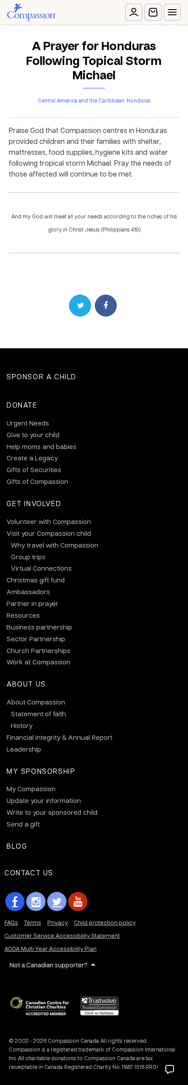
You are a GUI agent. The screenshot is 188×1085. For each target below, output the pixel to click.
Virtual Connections (41, 568)
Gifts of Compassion (37, 481)
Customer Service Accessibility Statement (62, 935)
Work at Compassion (38, 661)
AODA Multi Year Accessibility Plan (50, 948)
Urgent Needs (28, 422)
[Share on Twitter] (80, 305)
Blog (17, 845)
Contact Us (28, 872)
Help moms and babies (42, 446)
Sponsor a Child (42, 376)
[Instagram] (35, 901)
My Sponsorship (41, 770)
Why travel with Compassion (54, 545)
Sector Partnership (36, 638)
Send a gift (23, 824)
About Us (26, 683)
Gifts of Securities (34, 469)
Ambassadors (28, 591)
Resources (23, 615)
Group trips (28, 556)
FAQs (11, 922)
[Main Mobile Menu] (172, 12)
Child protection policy (105, 922)
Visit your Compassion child (49, 533)
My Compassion (31, 788)
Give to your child (33, 434)
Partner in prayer (33, 603)
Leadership (24, 749)
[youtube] (77, 901)
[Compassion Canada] (31, 12)
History (21, 725)
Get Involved (34, 503)
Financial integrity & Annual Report (59, 737)
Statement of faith (38, 713)
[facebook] (14, 901)
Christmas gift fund (36, 579)
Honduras (139, 100)
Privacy (57, 922)
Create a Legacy (32, 457)
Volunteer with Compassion (49, 521)
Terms (32, 922)
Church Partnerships (38, 650)
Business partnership (39, 626)
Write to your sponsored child (52, 812)
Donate (22, 404)
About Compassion (36, 701)
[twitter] (56, 901)
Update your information (44, 800)
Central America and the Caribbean (81, 100)
